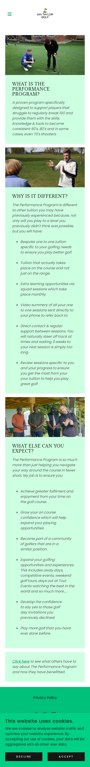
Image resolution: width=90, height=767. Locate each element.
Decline (23, 756)
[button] (11, 14)
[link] (45, 14)
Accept (66, 756)
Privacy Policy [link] (45, 697)
